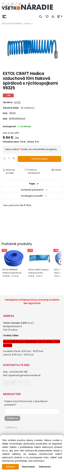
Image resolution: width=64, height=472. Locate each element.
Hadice (27, 23)
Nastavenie (28, 466)
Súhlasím (10, 466)
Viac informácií (36, 460)
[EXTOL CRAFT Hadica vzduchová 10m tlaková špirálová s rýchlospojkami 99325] (32, 48)
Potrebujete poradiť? (32, 195)
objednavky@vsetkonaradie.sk (24, 375)
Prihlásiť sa (12, 418)
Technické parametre (32, 189)
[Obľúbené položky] (47, 16)
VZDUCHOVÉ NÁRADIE (12, 23)
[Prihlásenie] (53, 16)
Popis (32, 183)
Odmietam (45, 466)
